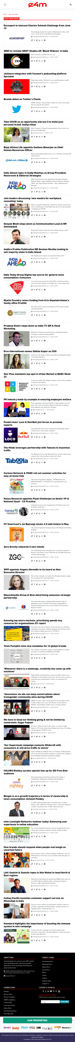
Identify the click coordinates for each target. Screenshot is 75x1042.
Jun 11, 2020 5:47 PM (52, 158)
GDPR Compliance (9, 1000)
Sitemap (6, 991)
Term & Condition (9, 997)
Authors (44, 978)
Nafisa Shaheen (37, 409)
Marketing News (47, 964)
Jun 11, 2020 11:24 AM (52, 610)
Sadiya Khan (36, 133)
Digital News (46, 967)
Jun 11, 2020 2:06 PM (48, 409)
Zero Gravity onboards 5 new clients (24, 546)
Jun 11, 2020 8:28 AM (52, 707)
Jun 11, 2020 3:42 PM (52, 286)
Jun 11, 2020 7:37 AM (52, 832)
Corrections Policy (9, 1005)
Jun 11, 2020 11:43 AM (52, 580)
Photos (44, 972)
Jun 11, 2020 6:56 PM (52, 82)
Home (5, 14)
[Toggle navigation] (5, 5)
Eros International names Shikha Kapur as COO (30, 351)
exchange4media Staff (39, 36)
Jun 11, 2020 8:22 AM (49, 732)
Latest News (46, 970)
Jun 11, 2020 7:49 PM (52, 57)
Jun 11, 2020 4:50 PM (52, 233)
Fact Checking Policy (10, 1011)
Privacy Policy (8, 994)
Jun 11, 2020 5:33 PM (52, 188)
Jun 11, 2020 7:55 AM (51, 809)
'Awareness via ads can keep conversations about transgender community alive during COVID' (32, 695)
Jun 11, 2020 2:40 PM (52, 337)
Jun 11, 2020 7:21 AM (52, 885)
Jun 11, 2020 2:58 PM (52, 311)
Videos (44, 975)
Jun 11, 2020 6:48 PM (52, 107)
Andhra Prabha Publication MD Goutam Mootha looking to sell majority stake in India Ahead (36, 250)
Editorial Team (46, 981)
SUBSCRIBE (64, 1001)
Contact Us (45, 984)
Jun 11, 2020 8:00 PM (52, 36)
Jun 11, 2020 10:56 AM (52, 633)
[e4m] (43, 991)
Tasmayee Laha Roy (38, 809)
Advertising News (47, 961)
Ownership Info (8, 1014)
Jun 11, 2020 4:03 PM (52, 258)
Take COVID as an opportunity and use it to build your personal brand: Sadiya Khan (33, 123)
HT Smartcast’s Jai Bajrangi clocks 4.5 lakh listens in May (36, 524)
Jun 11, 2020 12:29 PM (52, 509)
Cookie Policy (8, 1002)
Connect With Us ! (10, 976)
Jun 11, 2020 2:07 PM (52, 385)
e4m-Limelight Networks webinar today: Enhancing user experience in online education (35, 823)
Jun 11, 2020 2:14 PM (52, 359)
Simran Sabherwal (37, 758)
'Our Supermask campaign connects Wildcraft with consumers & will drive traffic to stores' (32, 746)
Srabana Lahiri (36, 684)
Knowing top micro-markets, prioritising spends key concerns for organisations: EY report (33, 622)
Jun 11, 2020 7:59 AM (52, 781)
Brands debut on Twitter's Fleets (22, 99)
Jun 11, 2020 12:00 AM (52, 936)
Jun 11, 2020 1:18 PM (52, 433)
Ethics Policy (8, 1008)
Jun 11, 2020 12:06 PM (52, 532)
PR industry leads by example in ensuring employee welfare (37, 399)
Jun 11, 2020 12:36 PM (52, 486)
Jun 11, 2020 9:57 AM (52, 654)
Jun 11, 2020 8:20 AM (50, 758)
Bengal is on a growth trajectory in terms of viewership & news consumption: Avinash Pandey (36, 797)
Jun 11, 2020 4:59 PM (52, 211)
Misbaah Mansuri (37, 732)
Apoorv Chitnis (37, 860)
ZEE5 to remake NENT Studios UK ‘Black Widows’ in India (36, 51)
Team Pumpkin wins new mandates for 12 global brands (35, 646)
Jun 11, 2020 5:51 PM (47, 133)
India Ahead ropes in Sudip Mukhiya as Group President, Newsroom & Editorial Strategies (35, 174)
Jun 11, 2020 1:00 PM (52, 458)
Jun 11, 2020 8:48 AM (48, 684)
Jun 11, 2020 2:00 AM (52, 911)
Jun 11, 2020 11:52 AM (52, 557)
